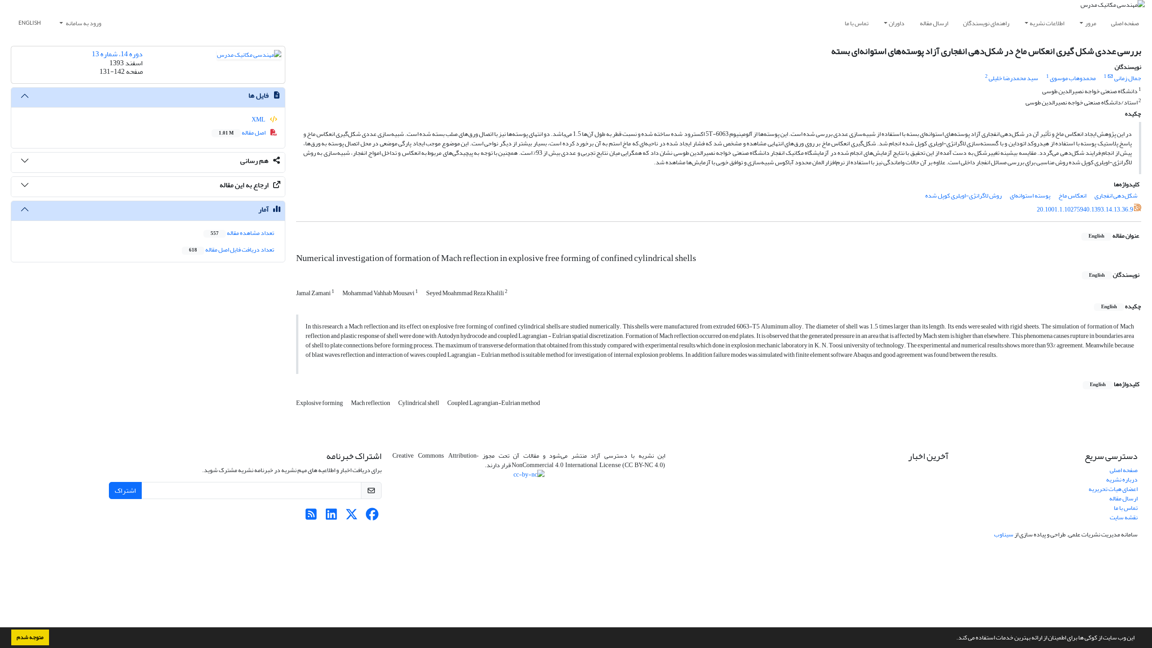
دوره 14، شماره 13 (117, 54)
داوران (896, 23)
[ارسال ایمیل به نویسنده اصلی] (1110, 76)
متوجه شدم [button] (30, 637)
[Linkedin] (331, 517)
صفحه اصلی (1125, 23)
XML (259, 119)
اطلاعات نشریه (1047, 23)
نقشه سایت (1124, 517)
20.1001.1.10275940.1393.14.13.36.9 (1085, 209)
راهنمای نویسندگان (986, 23)
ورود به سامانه (83, 23)
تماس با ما (856, 23)
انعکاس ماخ (1072, 195)
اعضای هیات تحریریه (1113, 489)
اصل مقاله (242, 132)
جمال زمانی (1127, 78)
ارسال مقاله (934, 23)
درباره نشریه (1122, 479)
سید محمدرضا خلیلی (1013, 78)
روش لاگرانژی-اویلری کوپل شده (963, 195)
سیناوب (1003, 534)
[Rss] (311, 517)
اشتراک (125, 490)
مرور (1090, 23)
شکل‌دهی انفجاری (1116, 195)
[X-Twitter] (351, 517)
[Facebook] (372, 517)
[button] (954, 638)
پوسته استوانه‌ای (1030, 195)
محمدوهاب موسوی (1073, 78)
